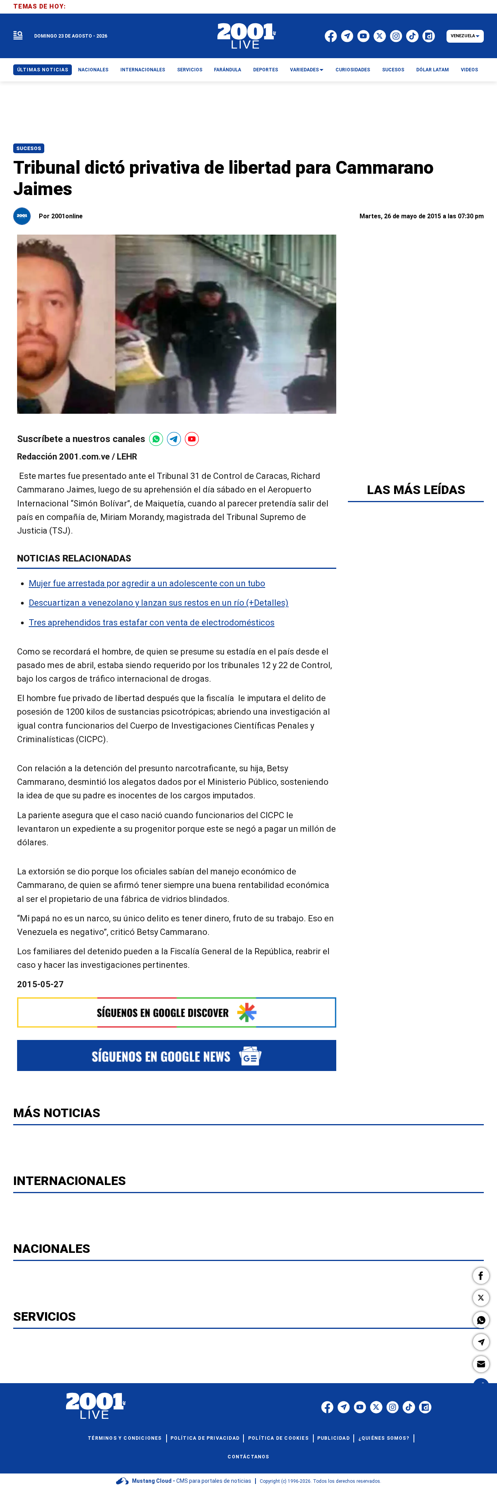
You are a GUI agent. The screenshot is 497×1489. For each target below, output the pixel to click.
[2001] (247, 36)
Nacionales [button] (93, 70)
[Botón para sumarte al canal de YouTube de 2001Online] (192, 439)
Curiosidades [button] (352, 70)
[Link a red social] (327, 1407)
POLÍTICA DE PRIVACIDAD (205, 1438)
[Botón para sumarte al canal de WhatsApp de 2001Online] (156, 439)
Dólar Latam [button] (432, 70)
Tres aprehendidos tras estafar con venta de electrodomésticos (152, 622)
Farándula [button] (227, 70)
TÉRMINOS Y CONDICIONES (125, 1438)
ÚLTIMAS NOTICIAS (42, 70)
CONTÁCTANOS (248, 1457)
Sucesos (28, 148)
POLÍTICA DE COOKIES (278, 1438)
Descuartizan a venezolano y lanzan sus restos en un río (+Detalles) (158, 603)
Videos (469, 70)
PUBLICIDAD (333, 1438)
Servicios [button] (189, 70)
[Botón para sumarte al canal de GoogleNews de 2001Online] (176, 1055)
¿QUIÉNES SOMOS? (383, 1438)
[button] (481, 1276)
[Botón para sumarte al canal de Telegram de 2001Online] (174, 439)
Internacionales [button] (142, 70)
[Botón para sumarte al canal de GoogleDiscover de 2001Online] (176, 1012)
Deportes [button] (265, 70)
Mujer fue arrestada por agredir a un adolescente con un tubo (147, 584)
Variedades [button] (304, 70)
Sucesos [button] (393, 70)
